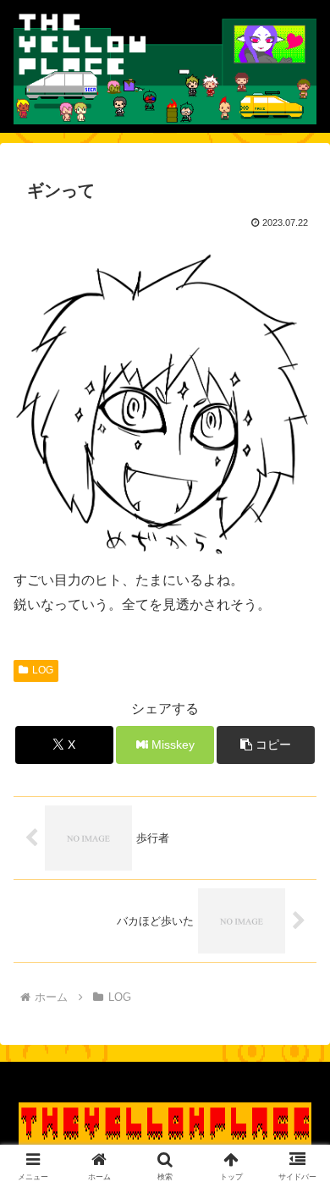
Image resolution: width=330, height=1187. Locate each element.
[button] (266, 745)
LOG (42, 670)
